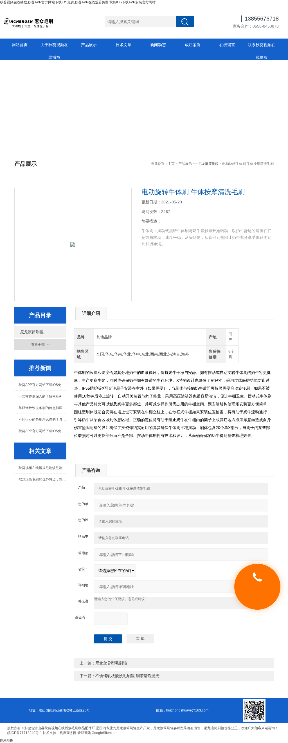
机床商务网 (68, 733)
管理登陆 (84, 733)
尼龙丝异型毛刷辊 (111, 663)
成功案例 (193, 44)
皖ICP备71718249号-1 (24, 733)
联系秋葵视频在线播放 (261, 46)
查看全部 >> (40, 345)
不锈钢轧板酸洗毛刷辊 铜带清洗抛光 (127, 676)
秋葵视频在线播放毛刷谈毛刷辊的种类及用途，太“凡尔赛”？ (42, 468)
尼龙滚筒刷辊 (208, 164)
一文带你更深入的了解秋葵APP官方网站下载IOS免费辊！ (42, 396)
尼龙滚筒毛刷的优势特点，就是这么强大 (42, 479)
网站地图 (7, 740)
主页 (171, 164)
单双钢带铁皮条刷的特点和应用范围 (42, 408)
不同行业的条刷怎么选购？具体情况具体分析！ (42, 419)
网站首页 (20, 44)
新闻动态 (158, 44)
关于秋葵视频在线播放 (54, 46)
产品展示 (89, 44)
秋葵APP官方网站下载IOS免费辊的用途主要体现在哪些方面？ (42, 385)
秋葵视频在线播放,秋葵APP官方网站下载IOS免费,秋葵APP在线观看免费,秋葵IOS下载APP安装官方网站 (78, 2)
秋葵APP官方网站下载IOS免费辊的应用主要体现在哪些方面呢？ (42, 431)
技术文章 (123, 44)
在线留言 (227, 44)
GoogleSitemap (104, 733)
